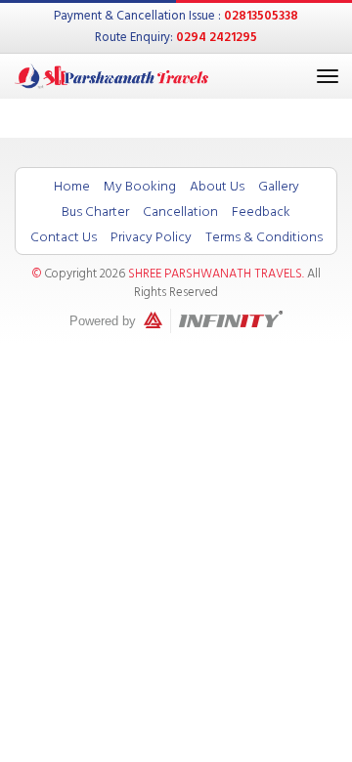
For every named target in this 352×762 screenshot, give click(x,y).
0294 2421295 (216, 37)
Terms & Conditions (264, 237)
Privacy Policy (151, 237)
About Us (217, 186)
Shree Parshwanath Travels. (216, 273)
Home (72, 186)
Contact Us (63, 237)
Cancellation (180, 211)
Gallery (278, 186)
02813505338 (261, 15)
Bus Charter (95, 211)
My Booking (140, 186)
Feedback (261, 211)
